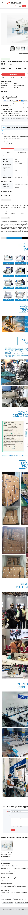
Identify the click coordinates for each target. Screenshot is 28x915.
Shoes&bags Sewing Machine (7, 871)
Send (13, 830)
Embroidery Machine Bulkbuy (21, 902)
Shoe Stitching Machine (21, 886)
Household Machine (5, 868)
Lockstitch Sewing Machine (7, 873)
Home (2, 9)
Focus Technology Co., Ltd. (17, 909)
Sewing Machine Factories (7, 892)
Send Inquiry (13, 74)
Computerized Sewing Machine (20, 899)
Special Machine (17, 871)
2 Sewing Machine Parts (7, 902)
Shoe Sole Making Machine (8, 886)
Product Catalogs (20, 865)
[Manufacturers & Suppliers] (14, 2)
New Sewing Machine (6, 899)
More (2, 905)
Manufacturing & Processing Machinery (12, 9)
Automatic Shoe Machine (6, 11)
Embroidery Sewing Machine (20, 868)
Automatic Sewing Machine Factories (10, 896)
